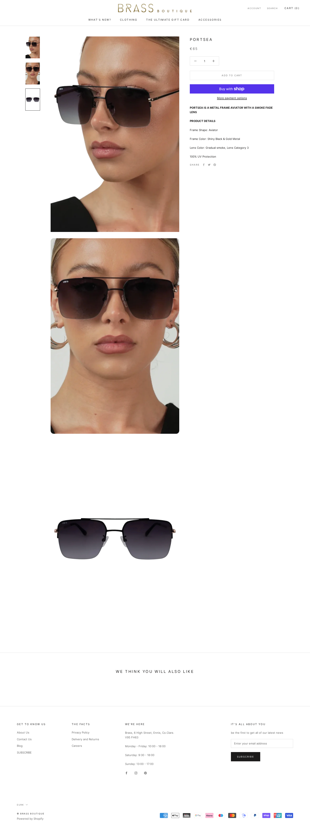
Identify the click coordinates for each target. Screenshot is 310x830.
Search (272, 8)
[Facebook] (203, 164)
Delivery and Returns (85, 739)
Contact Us (24, 739)
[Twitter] (209, 164)
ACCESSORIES (210, 19)
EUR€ (20, 804)
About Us (23, 732)
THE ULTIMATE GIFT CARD (168, 19)
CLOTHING (128, 19)
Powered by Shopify (30, 818)
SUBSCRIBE (24, 752)
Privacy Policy (80, 732)
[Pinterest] (214, 164)
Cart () (291, 8)
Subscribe (245, 756)
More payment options (232, 98)
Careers (77, 745)
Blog (20, 745)
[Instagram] (136, 773)
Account (254, 8)
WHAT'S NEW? (99, 19)
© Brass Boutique (30, 813)
